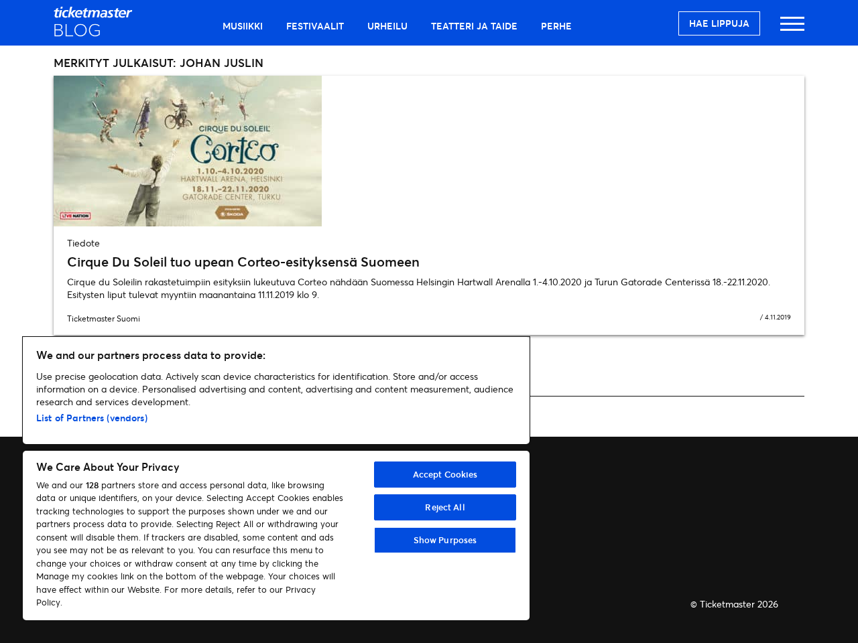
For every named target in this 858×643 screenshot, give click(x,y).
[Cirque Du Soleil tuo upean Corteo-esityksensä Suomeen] (429, 151)
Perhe (556, 25)
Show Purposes (445, 540)
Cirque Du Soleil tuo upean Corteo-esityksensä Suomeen (243, 262)
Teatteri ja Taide (474, 25)
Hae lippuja (719, 23)
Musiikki (243, 25)
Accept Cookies (445, 474)
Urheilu (387, 25)
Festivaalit (315, 25)
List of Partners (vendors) (91, 417)
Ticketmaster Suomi (103, 318)
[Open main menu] (792, 30)
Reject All (445, 507)
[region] (276, 479)
